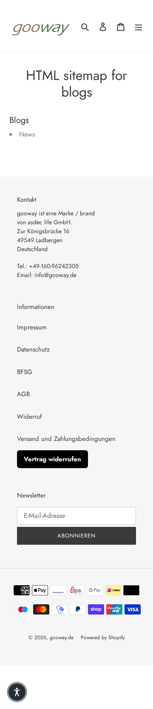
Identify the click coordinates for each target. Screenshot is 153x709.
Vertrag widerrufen (52, 459)
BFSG (24, 372)
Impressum (32, 327)
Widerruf (29, 416)
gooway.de (64, 637)
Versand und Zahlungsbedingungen (66, 438)
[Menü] (138, 26)
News (27, 134)
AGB (23, 394)
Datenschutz (33, 349)
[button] (17, 692)
